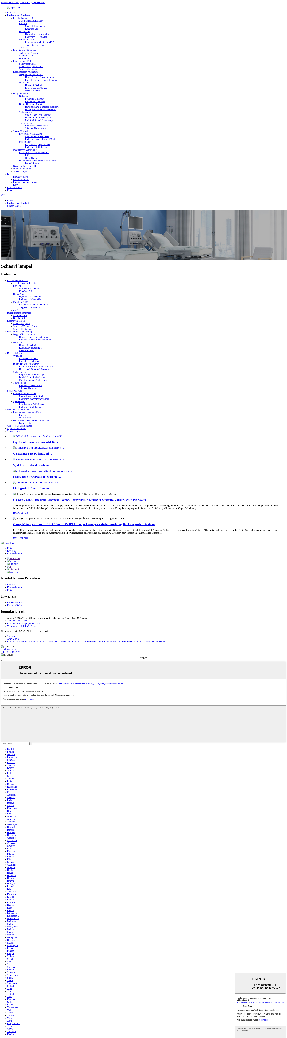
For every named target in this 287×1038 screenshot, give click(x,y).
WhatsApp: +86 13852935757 (21, 626)
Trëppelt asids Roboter (35, 45)
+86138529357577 (10, 2)
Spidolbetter (24, 141)
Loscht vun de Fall (22, 61)
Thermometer (25, 123)
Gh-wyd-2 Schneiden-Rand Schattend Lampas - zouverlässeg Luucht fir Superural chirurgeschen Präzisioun (79, 499)
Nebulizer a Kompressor (72, 641)
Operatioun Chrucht (22, 168)
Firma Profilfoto (20, 176)
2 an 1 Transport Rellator (31, 20)
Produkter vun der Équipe (25, 182)
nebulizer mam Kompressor (120, 641)
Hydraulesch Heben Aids (37, 34)
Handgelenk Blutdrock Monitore (40, 109)
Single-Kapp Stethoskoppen (38, 115)
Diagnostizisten (20, 93)
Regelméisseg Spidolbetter (37, 144)
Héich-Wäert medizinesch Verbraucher (37, 160)
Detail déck (23, 513)
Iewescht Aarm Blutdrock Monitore (42, 107)
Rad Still (23, 23)
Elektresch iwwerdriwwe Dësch (40, 139)
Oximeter (23, 96)
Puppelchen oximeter (35, 101)
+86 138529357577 (10, 652)
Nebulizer (23, 82)
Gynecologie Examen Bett (25, 166)
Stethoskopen (25, 112)
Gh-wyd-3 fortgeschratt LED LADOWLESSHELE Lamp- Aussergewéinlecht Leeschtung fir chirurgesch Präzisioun (84, 524)
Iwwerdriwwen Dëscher (30, 133)
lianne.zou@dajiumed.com (32, 2)
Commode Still (26, 55)
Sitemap (11, 636)
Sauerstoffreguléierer (29, 69)
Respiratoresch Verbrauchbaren (34, 152)
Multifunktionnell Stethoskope (39, 120)
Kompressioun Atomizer (36, 88)
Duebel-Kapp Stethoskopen (38, 117)
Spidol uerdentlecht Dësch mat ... (33, 465)
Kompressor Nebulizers (48, 641)
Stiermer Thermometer (35, 128)
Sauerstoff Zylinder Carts (31, 66)
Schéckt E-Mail (8, 649)
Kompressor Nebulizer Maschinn (149, 641)
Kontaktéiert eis (14, 187)
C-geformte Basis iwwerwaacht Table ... (37, 442)
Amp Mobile (13, 639)
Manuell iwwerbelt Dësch (37, 136)
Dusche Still (25, 58)
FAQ (15, 185)
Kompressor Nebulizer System (21, 641)
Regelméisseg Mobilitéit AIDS (39, 42)
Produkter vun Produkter (18, 15)
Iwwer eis (11, 174)
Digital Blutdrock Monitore (32, 104)
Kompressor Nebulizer (95, 641)
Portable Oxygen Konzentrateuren (41, 80)
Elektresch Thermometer (36, 125)
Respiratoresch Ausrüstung (25, 72)
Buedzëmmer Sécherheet (25, 50)
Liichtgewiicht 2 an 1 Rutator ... (32, 488)
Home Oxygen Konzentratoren (39, 77)
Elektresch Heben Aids (36, 37)
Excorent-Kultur (21, 179)
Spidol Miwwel (20, 131)
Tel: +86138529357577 (18, 620)
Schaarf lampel (20, 171)
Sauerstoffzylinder (27, 63)
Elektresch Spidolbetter (36, 147)
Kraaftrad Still (31, 29)
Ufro (15, 513)
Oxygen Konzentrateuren (31, 74)
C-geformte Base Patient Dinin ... (33, 453)
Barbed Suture (32, 163)
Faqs (9, 190)
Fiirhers (28, 155)
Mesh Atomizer (32, 90)
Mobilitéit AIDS (26, 39)
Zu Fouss (23, 47)
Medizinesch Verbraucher (25, 150)
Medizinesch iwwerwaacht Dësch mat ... (37, 476)
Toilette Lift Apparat (28, 53)
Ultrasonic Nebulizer (35, 85)
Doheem (11, 12)
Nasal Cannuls (32, 158)
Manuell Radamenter (35, 26)
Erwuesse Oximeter (34, 98)
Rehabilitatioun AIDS (23, 18)
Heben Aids (24, 31)
